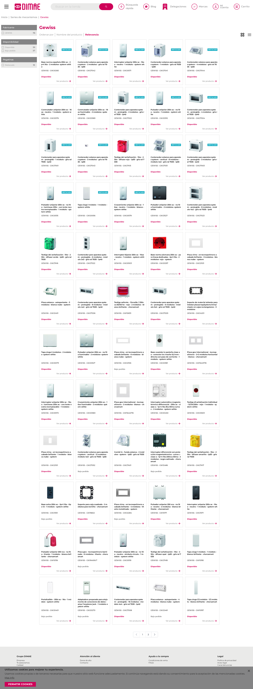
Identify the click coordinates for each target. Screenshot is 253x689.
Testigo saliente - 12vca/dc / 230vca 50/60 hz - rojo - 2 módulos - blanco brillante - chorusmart (129, 304)
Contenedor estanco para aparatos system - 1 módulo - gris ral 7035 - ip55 (166, 64)
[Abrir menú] (6, 7)
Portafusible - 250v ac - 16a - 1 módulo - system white (56, 600)
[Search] (106, 6)
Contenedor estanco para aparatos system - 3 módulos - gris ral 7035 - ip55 (93, 159)
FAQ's (151, 663)
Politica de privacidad (226, 660)
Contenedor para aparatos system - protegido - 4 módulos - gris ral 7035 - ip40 (202, 112)
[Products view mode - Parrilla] (242, 34)
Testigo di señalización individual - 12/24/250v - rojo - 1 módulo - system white (202, 404)
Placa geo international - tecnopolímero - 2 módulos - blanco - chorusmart (129, 404)
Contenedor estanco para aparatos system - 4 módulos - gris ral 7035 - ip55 (202, 64)
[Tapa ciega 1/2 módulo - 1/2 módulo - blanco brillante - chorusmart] (196, 588)
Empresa (21, 660)
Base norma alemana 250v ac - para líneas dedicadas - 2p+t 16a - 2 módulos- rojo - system (166, 257)
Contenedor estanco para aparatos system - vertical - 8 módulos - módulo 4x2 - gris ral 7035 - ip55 (166, 159)
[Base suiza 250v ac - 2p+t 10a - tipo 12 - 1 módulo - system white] (50, 492)
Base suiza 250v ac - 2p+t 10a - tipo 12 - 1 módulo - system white (56, 505)
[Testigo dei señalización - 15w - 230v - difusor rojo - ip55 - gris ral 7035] (123, 145)
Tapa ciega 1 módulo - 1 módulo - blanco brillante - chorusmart (202, 553)
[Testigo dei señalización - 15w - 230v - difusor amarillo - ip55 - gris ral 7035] (196, 440)
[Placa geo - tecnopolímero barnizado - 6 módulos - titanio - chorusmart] (86, 540)
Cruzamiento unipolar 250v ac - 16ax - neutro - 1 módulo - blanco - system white (129, 207)
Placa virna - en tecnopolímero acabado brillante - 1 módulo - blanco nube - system (56, 454)
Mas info (9, 677)
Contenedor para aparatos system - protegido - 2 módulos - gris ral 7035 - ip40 (129, 112)
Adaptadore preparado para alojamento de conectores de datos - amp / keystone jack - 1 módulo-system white (93, 603)
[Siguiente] (154, 634)
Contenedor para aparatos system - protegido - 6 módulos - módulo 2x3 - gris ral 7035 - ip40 (92, 257)
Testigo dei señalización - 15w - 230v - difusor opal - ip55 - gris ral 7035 (166, 554)
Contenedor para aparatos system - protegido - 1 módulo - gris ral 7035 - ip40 (56, 159)
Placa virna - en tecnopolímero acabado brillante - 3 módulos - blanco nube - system (202, 257)
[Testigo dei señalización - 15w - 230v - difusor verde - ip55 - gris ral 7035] (50, 243)
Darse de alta (85, 660)
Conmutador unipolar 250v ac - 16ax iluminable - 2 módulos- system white (93, 112)
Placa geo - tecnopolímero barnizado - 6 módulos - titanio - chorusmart (93, 554)
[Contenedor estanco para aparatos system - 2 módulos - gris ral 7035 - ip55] (86, 50)
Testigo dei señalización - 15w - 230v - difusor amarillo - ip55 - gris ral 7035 (202, 454)
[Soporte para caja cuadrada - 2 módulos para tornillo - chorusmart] (86, 492)
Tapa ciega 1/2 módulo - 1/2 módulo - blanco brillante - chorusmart (202, 600)
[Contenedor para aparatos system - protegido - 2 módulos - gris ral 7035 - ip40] (123, 98)
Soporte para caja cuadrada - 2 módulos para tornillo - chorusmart (93, 505)
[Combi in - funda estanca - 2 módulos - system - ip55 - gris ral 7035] (123, 440)
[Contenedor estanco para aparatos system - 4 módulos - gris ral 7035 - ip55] (196, 50)
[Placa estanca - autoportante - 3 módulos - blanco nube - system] (50, 290)
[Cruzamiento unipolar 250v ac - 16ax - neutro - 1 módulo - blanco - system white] (123, 193)
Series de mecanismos (24, 17)
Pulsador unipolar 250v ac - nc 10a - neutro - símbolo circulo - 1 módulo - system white (129, 554)
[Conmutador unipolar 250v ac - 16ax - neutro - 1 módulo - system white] (50, 98)
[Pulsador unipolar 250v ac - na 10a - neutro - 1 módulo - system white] (159, 98)
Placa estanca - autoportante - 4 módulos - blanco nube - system (165, 600)
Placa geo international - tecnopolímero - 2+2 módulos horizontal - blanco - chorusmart (202, 354)
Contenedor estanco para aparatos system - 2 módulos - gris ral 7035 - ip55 (93, 64)
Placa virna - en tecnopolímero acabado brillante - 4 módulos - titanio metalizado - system (129, 506)
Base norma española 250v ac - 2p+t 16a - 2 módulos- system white (56, 64)
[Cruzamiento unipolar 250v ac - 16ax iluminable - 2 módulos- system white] (86, 390)
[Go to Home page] (27, 7)
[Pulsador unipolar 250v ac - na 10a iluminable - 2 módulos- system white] (159, 193)
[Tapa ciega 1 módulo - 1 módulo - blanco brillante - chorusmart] (196, 540)
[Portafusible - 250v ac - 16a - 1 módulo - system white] (50, 588)
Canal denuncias (224, 665)
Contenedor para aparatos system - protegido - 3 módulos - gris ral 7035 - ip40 (202, 159)
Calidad (20, 665)
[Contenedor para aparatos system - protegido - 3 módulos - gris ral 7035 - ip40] (196, 145)
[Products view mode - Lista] (249, 34)
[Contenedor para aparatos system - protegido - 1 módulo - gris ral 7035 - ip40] (50, 145)
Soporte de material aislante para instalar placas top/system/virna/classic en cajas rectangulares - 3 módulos (202, 305)
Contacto (84, 663)
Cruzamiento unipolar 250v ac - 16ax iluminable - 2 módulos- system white (92, 404)
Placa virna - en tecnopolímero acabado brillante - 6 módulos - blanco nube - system (129, 354)
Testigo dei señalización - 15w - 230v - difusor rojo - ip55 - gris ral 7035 (129, 159)
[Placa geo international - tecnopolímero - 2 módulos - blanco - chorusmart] (123, 390)
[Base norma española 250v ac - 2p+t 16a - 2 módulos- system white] (50, 50)
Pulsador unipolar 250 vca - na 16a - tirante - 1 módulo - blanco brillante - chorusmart (56, 554)
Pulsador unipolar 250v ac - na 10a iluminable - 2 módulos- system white (166, 207)
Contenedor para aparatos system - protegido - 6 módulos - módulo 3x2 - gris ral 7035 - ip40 (165, 304)
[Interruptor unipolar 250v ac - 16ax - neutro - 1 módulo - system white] (123, 50)
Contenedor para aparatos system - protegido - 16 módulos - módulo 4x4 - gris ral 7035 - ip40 (128, 601)
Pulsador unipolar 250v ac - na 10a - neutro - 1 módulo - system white (166, 112)
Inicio (4, 17)
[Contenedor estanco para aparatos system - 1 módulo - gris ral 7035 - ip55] (159, 50)
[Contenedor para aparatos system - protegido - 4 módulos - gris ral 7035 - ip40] (196, 98)
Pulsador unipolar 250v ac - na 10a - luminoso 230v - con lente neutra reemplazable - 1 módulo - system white (56, 208)
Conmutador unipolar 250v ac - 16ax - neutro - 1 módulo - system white (56, 112)
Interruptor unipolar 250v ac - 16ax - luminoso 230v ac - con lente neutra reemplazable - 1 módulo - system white (56, 405)
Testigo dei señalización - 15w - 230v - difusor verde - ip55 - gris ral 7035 (56, 257)
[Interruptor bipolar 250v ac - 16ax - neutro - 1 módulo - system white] (123, 243)
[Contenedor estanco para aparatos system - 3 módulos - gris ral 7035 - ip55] (86, 145)
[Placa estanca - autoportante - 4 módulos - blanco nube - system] (159, 588)
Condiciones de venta (158, 660)
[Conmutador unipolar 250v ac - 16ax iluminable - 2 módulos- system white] (86, 98)
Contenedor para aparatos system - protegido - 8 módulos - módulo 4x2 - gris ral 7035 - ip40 (202, 207)
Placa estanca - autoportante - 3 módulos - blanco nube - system (55, 303)
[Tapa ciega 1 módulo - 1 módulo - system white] (86, 193)
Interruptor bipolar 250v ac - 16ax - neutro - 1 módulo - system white (129, 257)
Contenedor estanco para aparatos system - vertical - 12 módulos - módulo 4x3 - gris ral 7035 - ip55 (93, 454)
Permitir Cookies (20, 684)
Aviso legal (222, 663)
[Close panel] (249, 671)
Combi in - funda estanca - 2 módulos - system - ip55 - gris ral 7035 (129, 453)
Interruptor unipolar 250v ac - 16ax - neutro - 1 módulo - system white (129, 64)
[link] (136, 634)
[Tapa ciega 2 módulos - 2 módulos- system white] (50, 340)
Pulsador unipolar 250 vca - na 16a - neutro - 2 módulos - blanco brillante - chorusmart (166, 506)
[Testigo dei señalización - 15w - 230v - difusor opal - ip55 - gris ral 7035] (159, 540)
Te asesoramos (23, 663)
